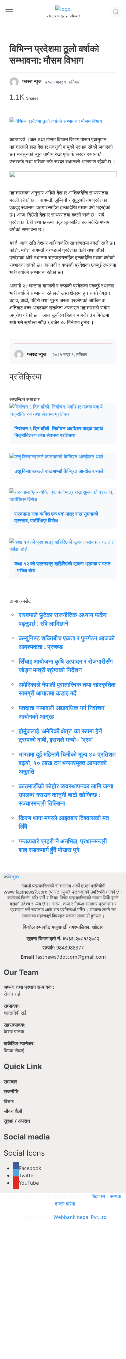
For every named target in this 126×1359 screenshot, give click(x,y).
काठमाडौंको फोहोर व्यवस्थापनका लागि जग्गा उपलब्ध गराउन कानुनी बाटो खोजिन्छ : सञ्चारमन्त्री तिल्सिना (66, 795)
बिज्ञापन (98, 1196)
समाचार (10, 1081)
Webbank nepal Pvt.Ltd (80, 1217)
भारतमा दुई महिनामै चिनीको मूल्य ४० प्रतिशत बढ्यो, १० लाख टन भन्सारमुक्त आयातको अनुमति (67, 763)
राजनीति (11, 1091)
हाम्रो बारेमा (65, 1203)
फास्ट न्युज (31, 81)
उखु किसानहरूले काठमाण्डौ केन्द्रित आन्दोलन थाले (58, 471)
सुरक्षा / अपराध (17, 1120)
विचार (9, 1101)
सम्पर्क (115, 1196)
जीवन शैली (13, 1111)
